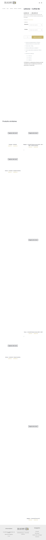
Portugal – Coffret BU (13, 144)
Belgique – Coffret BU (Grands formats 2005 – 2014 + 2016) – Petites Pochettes (33, 145)
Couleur (26, 29)
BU (29, 19)
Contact (37, 536)
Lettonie (11, 8)
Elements (26, 24)
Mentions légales (9, 534)
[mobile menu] (35, 3)
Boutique (37, 533)
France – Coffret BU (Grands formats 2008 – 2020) (33, 332)
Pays (8, 8)
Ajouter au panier (38, 37)
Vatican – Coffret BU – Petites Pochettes (12, 357)
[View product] (21, 125)
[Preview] (21, 127)
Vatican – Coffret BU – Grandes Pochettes (13, 170)
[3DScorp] (10, 2)
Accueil (4, 8)
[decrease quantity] (25, 37)
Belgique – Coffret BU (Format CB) (33, 518)
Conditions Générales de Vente (9, 532)
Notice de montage (37, 535)
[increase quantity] (30, 37)
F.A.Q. (9, 536)
